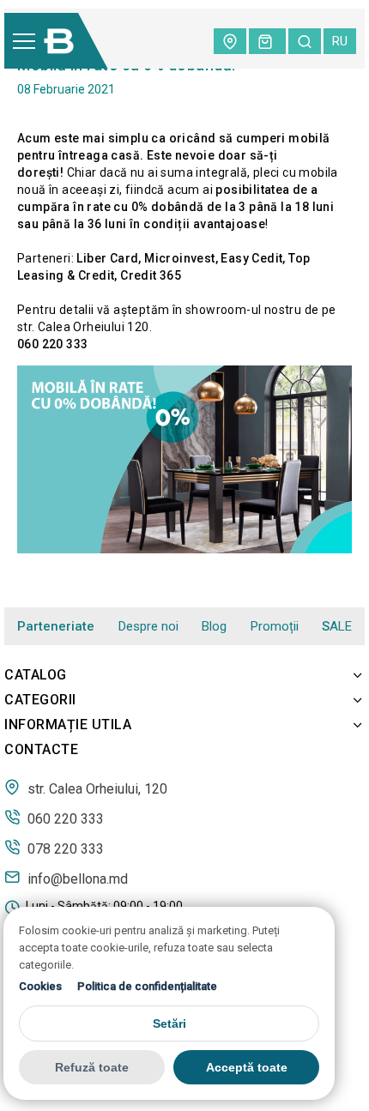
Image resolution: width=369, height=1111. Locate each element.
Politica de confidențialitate (147, 986)
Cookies (40, 986)
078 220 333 (64, 848)
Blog (214, 626)
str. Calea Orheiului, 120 (95, 788)
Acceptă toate (246, 1067)
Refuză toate (92, 1067)
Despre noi (148, 626)
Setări (169, 1023)
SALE (337, 626)
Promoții (275, 626)
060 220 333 (64, 818)
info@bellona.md (76, 878)
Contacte (41, 749)
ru (340, 41)
